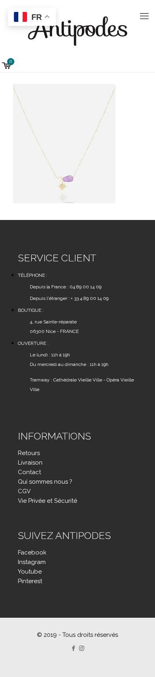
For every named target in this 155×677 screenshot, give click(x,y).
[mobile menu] (144, 16)
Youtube (30, 571)
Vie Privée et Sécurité (47, 500)
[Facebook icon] (73, 648)
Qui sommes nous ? (45, 481)
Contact (29, 472)
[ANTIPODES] (77, 30)
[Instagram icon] (82, 648)
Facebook (32, 552)
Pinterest (30, 581)
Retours (29, 453)
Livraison (30, 462)
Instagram (32, 562)
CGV (24, 491)
